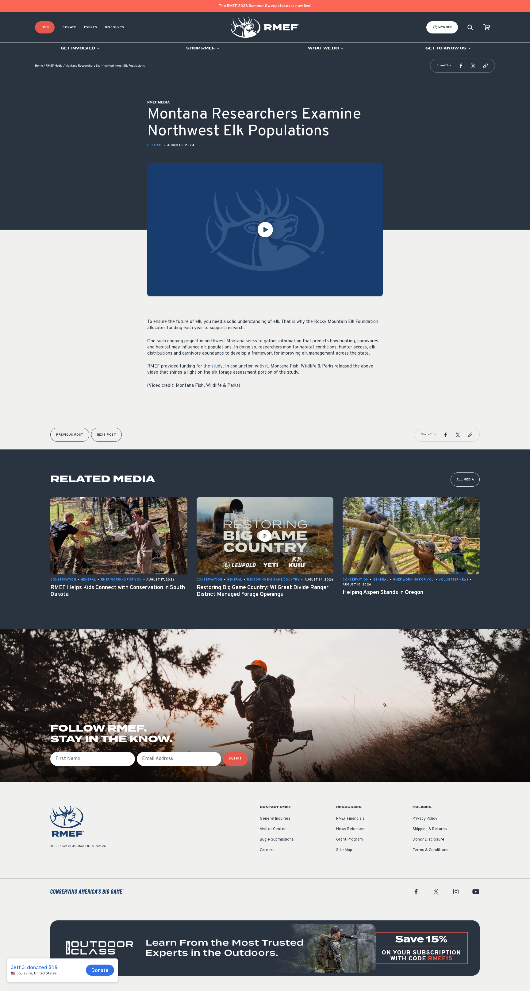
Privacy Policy (425, 818)
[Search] (470, 27)
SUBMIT (235, 759)
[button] (461, 65)
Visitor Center (273, 829)
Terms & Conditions (430, 850)
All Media (465, 480)
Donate (69, 27)
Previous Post (69, 435)
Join (45, 27)
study (217, 366)
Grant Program (349, 839)
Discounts (114, 27)
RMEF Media (54, 66)
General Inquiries (275, 818)
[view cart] (486, 27)
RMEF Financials (350, 818)
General (155, 145)
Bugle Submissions (277, 839)
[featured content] (265, 948)
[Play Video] (265, 229)
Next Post (106, 435)
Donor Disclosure (428, 839)
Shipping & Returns (430, 829)
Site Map (344, 850)
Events (90, 27)
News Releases (350, 829)
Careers (267, 850)
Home (39, 66)
